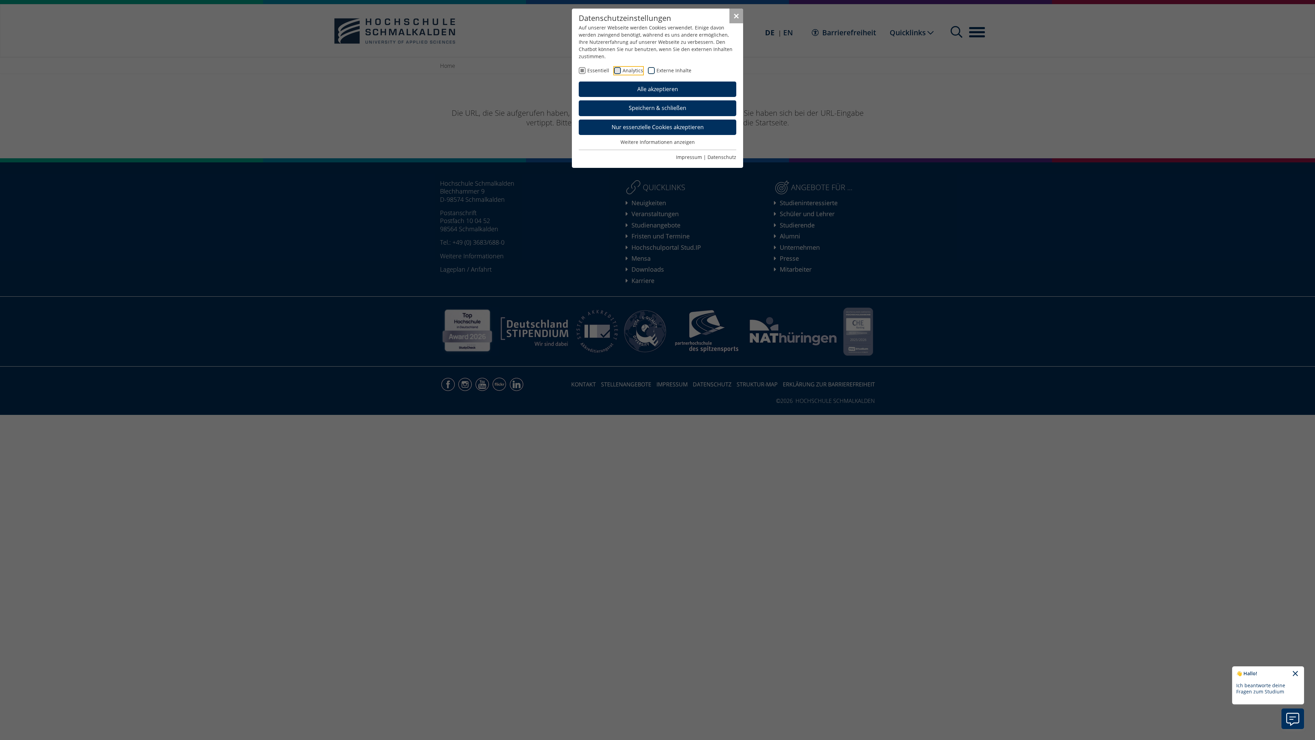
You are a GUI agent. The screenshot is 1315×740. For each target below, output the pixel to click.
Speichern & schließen (657, 108)
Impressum (689, 157)
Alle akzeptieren (657, 89)
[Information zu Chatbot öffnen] (1292, 718)
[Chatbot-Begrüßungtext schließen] (1295, 674)
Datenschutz (721, 157)
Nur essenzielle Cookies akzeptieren (658, 127)
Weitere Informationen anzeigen (658, 142)
